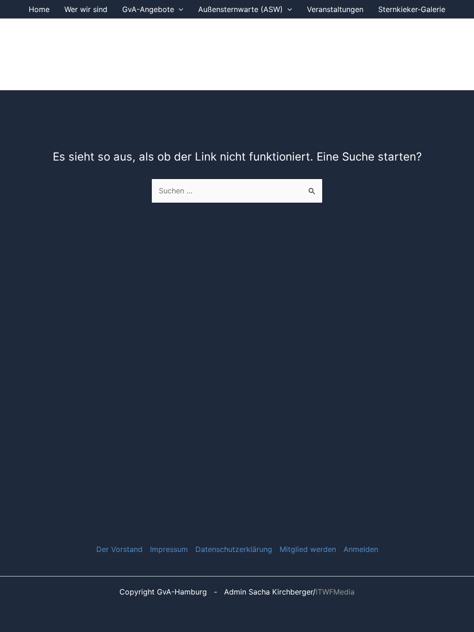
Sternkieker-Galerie (411, 9)
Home (39, 9)
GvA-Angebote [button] (148, 9)
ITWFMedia (335, 591)
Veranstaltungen (335, 9)
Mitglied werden (308, 549)
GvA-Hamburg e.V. (168, 54)
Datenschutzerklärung (233, 549)
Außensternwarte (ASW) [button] (240, 9)
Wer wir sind (85, 9)
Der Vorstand (119, 549)
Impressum (169, 549)
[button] (178, 9)
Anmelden (360, 549)
